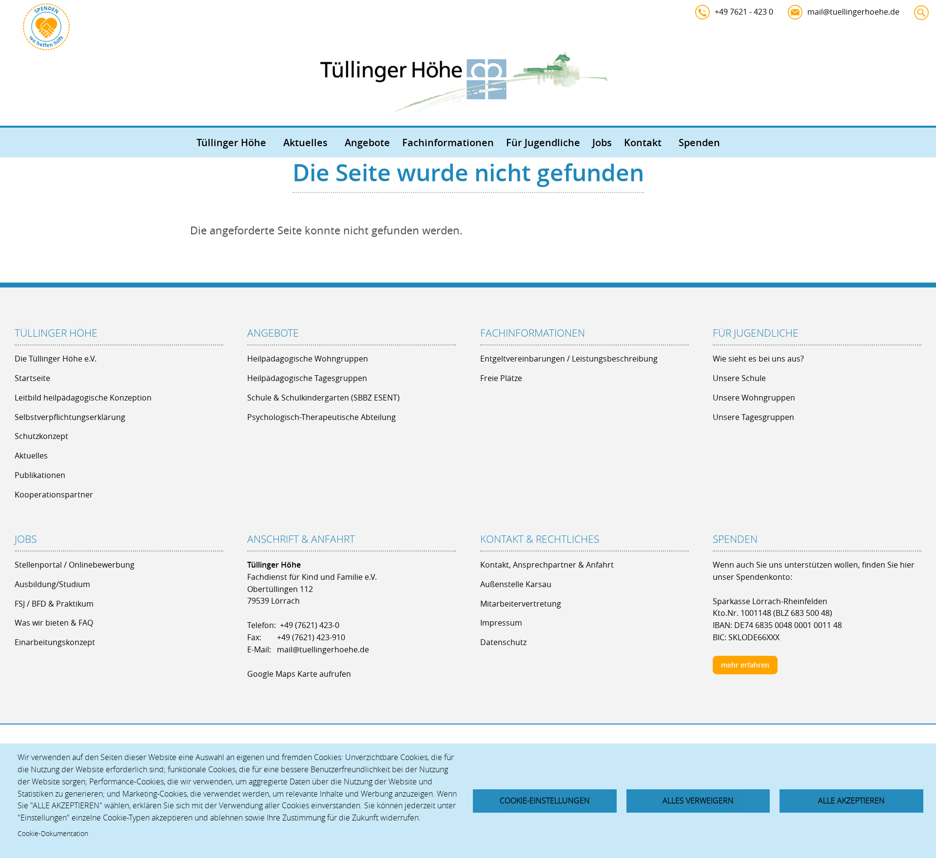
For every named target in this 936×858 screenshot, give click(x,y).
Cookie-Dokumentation (53, 833)
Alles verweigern (698, 800)
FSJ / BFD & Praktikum (54, 603)
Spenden (699, 142)
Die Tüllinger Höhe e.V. (56, 358)
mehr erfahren (745, 664)
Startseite (32, 378)
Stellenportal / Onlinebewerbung (75, 564)
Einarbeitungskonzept (55, 642)
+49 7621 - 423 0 (744, 11)
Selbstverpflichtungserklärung (70, 417)
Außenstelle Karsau (515, 584)
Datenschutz (503, 642)
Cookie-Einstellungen (545, 800)
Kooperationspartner (54, 494)
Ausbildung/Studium (52, 584)
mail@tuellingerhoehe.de (853, 11)
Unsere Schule (739, 378)
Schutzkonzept (41, 436)
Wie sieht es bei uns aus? (758, 358)
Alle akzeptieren (851, 800)
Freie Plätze (501, 378)
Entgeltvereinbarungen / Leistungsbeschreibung (569, 358)
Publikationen (40, 475)
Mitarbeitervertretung (520, 603)
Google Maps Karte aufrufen (299, 673)
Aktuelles (305, 142)
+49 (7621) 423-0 (309, 625)
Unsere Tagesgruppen (753, 417)
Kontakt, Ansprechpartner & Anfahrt (547, 564)
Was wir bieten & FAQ (54, 622)
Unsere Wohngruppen (754, 397)
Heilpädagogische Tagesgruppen (307, 378)
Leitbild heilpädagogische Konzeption (83, 397)
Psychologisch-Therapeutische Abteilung (321, 417)
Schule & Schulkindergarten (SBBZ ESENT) (323, 397)
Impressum (501, 622)
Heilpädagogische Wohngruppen (307, 358)
